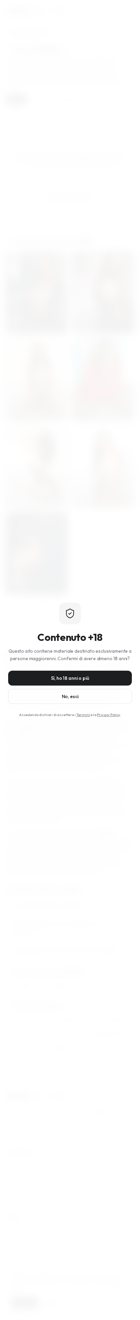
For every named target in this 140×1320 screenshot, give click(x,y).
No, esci (70, 696)
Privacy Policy (108, 714)
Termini (83, 714)
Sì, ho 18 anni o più (70, 678)
